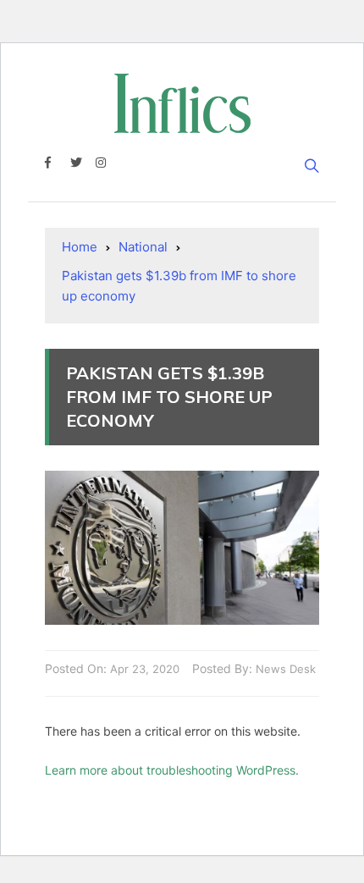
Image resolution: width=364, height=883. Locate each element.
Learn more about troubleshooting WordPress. (172, 770)
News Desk (286, 669)
